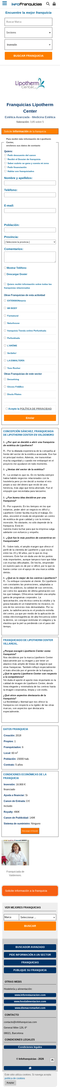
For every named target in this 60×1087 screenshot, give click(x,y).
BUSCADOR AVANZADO (30, 947)
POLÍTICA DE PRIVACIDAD (36, 409)
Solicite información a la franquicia (26, 890)
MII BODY (12, 308)
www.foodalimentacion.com (30, 1001)
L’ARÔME (12, 345)
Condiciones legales (30, 1047)
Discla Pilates (14, 394)
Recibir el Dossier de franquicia (24, 159)
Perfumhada (13, 338)
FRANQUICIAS (30, 962)
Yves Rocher (13, 368)
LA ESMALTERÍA (15, 360)
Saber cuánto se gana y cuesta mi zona (28, 163)
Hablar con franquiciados (21, 171)
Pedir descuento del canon (22, 155)
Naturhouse (13, 323)
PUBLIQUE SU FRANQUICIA (30, 970)
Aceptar (10, 1083)
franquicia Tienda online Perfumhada (26, 330)
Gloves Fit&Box (15, 386)
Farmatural (12, 315)
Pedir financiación (17, 167)
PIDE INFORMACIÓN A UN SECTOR (30, 954)
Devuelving (13, 379)
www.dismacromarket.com (30, 1008)
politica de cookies (15, 1078)
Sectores (11, 32)
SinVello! (11, 353)
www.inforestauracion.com (30, 995)
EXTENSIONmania (16, 300)
